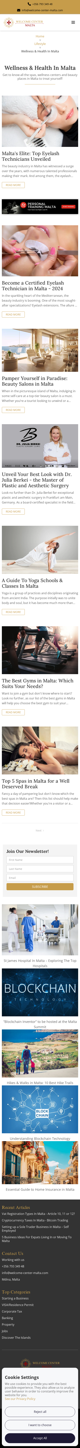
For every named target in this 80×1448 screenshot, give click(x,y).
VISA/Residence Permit (18, 1305)
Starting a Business (15, 1298)
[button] (73, 22)
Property (8, 1324)
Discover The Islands (16, 1338)
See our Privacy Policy (20, 1399)
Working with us (13, 1260)
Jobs (5, 1331)
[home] (23, 22)
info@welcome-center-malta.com (25, 1273)
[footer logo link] (40, 1363)
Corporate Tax (12, 1311)
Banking (7, 1318)
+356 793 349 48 (13, 1266)
